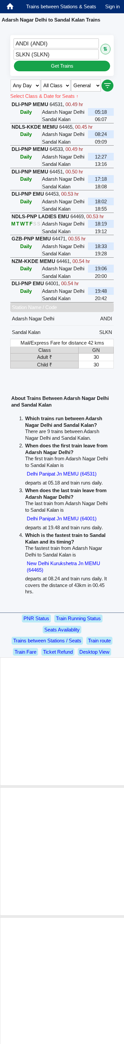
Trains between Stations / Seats (47, 640)
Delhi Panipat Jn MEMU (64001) (62, 518)
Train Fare (25, 652)
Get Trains (62, 66)
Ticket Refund (58, 652)
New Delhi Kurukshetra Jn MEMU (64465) (63, 566)
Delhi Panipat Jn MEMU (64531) (62, 474)
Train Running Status (78, 618)
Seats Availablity (62, 629)
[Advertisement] (62, 721)
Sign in (112, 6)
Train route (99, 640)
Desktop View (94, 652)
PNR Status (36, 618)
